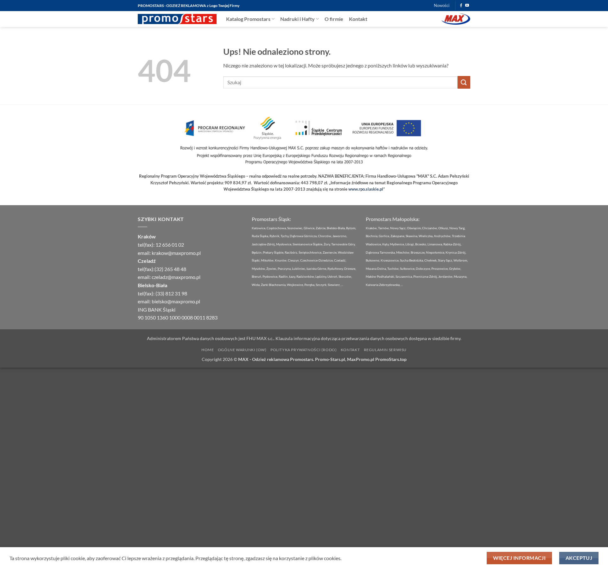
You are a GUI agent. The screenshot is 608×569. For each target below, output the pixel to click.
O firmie (334, 19)
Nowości (441, 5)
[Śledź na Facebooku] (461, 5)
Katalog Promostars (248, 19)
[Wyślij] (464, 82)
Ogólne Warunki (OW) (242, 349)
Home (207, 349)
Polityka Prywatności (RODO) (303, 349)
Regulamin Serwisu (385, 349)
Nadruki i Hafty (297, 19)
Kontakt (358, 19)
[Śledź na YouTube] (467, 5)
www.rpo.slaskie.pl (365, 189)
